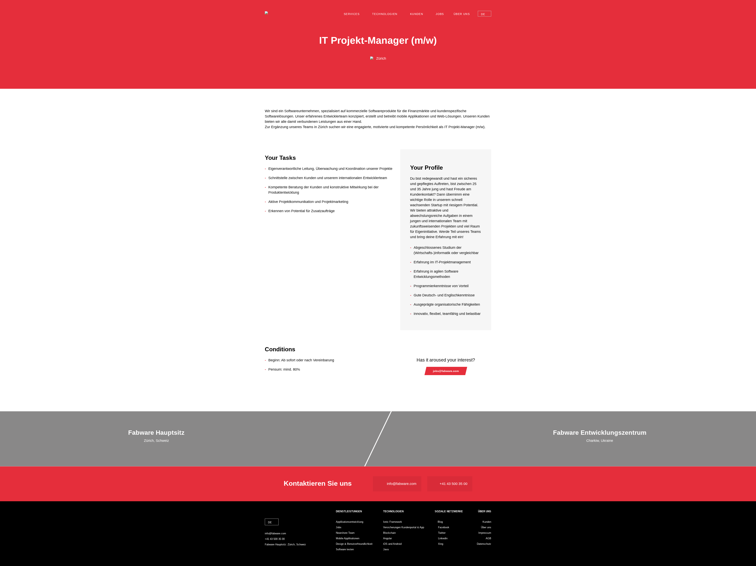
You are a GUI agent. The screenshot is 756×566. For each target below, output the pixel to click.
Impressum (484, 532)
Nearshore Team (345, 532)
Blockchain (389, 532)
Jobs (440, 14)
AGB (488, 538)
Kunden (416, 14)
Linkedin (442, 538)
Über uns (462, 14)
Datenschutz (484, 543)
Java (386, 549)
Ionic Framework (392, 521)
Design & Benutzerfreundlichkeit (354, 543)
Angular (387, 538)
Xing (440, 543)
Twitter (442, 532)
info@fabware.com (401, 484)
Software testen (345, 549)
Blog (440, 521)
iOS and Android (392, 543)
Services (351, 14)
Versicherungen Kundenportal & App (403, 527)
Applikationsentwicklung (349, 521)
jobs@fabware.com (446, 371)
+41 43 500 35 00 (453, 484)
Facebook (443, 527)
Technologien (384, 14)
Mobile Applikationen (347, 538)
